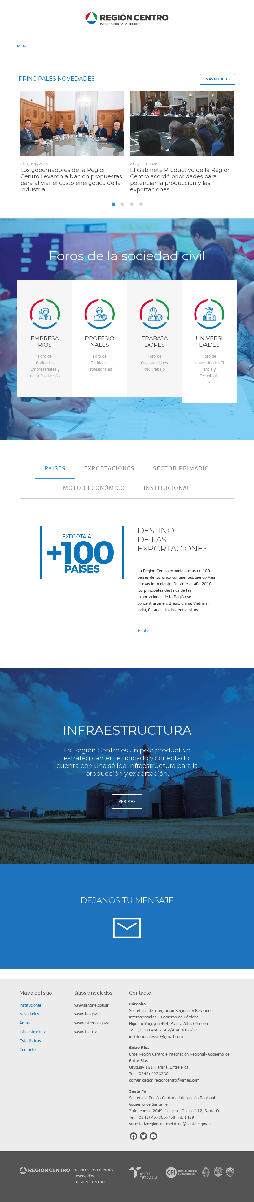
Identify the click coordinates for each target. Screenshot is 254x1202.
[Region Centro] (127, 18)
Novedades (29, 1014)
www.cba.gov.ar (87, 1014)
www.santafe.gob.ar (91, 1005)
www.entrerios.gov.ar (92, 1023)
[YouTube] (153, 1136)
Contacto (28, 1049)
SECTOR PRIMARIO (181, 468)
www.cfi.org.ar (86, 1032)
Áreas (25, 1023)
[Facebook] (133, 1136)
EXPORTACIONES (109, 468)
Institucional (30, 1005)
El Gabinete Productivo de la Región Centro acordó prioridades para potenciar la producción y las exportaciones (180, 180)
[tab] (55, 468)
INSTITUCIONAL (167, 488)
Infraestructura (33, 1032)
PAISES (55, 468)
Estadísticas (30, 1041)
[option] (72, 144)
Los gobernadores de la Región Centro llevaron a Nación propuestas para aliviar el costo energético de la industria (71, 180)
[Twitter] (143, 1136)
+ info (143, 630)
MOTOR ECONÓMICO (94, 488)
